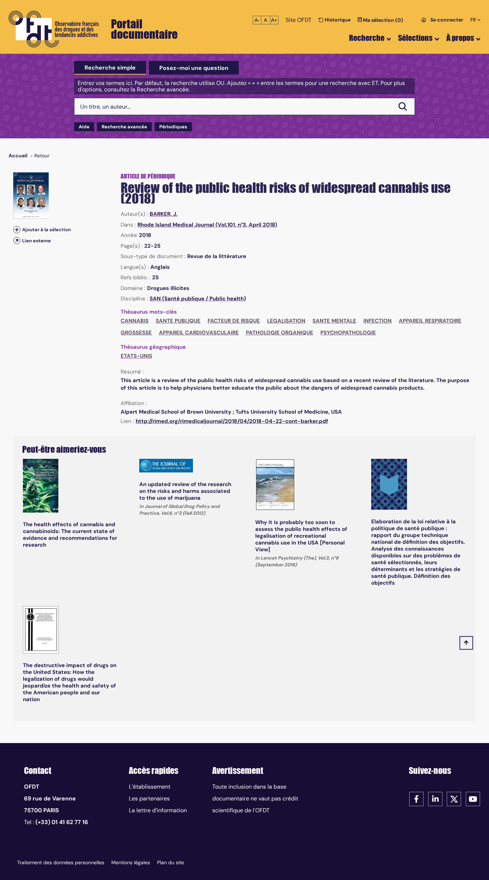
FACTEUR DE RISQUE (234, 320)
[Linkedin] (435, 798)
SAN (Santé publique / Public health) (198, 298)
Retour (41, 155)
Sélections (415, 38)
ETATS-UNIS (136, 356)
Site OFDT (298, 20)
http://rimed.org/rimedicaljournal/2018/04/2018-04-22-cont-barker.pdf (232, 421)
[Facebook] (416, 798)
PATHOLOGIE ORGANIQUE (279, 332)
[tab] (110, 68)
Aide (84, 127)
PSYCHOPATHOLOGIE (348, 332)
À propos (460, 38)
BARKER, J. (164, 214)
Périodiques (173, 127)
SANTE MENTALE (334, 320)
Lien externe (36, 241)
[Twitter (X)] (454, 798)
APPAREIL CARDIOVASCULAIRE (199, 332)
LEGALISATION (286, 320)
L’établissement (149, 786)
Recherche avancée (124, 127)
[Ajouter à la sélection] (16, 229)
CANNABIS (135, 320)
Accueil (18, 155)
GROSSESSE (136, 332)
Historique (337, 19)
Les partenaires (149, 798)
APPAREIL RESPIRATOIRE (430, 320)
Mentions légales (130, 862)
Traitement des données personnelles (60, 862)
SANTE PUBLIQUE (178, 320)
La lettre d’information (158, 810)
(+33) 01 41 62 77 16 (61, 822)
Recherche (366, 38)
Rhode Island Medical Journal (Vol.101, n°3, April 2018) (207, 224)
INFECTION (377, 320)
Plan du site (170, 862)
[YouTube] (473, 798)
